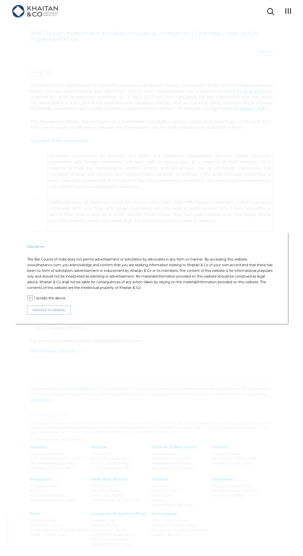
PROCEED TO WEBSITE (49, 310)
